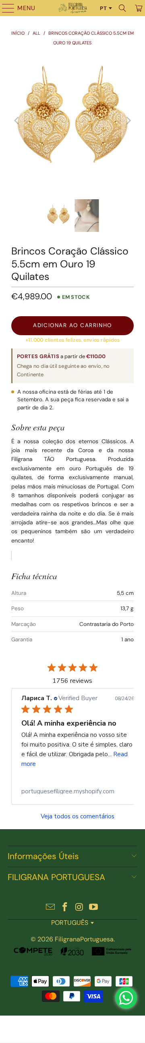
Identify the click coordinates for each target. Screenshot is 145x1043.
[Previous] (17, 120)
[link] (77, 791)
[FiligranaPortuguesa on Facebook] (65, 907)
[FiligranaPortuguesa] (72, 8)
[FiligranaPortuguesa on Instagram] (79, 907)
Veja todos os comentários (77, 816)
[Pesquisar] (122, 8)
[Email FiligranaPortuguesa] (51, 907)
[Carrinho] (138, 8)
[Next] (127, 120)
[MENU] (4, 8)
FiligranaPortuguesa (84, 939)
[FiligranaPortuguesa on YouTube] (94, 907)
